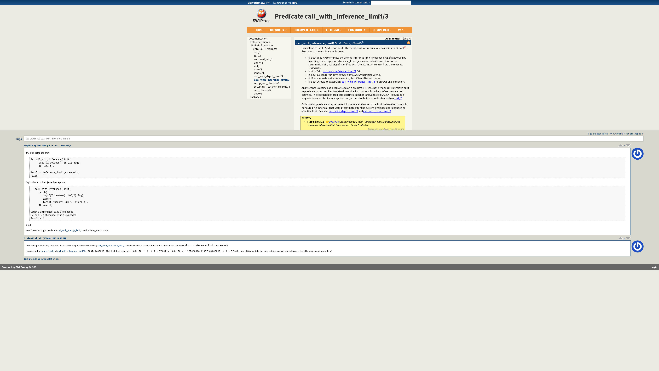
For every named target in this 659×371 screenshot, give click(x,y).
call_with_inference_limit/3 (271, 79)
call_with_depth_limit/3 (268, 76)
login (27, 258)
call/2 (257, 55)
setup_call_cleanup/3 (266, 83)
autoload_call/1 (263, 59)
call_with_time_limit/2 (377, 111)
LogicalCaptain (32, 145)
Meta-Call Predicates (265, 48)
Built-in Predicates (262, 45)
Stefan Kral (30, 238)
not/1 (257, 66)
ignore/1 (259, 73)
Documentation (257, 38)
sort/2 (398, 98)
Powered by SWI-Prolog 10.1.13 (19, 267)
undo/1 (258, 93)
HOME (259, 30)
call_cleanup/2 (262, 90)
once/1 (258, 69)
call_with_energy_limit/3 (70, 230)
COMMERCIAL (382, 30)
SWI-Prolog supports (281, 2)
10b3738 (334, 121)
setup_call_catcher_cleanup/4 (272, 86)
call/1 (257, 52)
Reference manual (260, 42)
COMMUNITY (357, 30)
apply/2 (258, 62)
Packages (255, 97)
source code (47, 250)
